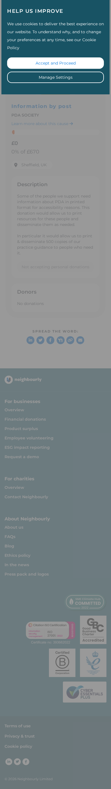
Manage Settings (56, 77)
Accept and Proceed (56, 63)
